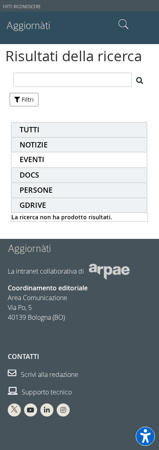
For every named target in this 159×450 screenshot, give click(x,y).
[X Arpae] (14, 409)
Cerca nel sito (123, 24)
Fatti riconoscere (22, 6)
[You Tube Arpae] (30, 409)
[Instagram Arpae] (63, 409)
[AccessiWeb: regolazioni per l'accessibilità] (145, 436)
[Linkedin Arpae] (46, 409)
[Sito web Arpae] (109, 271)
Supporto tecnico (46, 392)
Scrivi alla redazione (48, 374)
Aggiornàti (28, 25)
